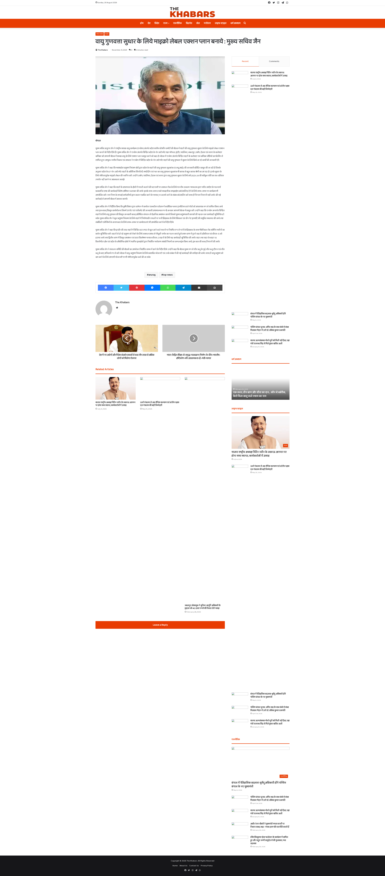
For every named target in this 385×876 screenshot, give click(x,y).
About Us (183, 865)
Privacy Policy (207, 865)
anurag (152, 275)
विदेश (157, 23)
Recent (245, 61)
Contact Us (194, 865)
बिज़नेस (189, 23)
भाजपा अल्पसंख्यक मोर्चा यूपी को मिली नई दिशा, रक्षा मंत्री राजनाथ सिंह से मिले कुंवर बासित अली (270, 342)
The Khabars (103, 50)
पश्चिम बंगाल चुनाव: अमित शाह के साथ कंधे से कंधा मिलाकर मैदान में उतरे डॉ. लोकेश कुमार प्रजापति (269, 328)
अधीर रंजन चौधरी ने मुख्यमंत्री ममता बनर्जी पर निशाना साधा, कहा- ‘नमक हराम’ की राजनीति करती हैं (269, 825)
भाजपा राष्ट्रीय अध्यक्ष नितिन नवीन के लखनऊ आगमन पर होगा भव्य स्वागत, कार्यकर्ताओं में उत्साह (115, 404)
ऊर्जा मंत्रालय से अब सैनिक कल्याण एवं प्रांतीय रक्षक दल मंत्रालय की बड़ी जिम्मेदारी (159, 404)
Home (175, 865)
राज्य (165, 23)
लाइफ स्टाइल (220, 23)
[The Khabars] (192, 12)
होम (141, 23)
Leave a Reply (160, 625)
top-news (168, 275)
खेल (198, 23)
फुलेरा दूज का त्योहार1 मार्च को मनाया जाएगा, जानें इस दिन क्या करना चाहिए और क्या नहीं (259, 394)
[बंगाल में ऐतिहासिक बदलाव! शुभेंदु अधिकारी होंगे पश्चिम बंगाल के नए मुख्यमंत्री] (240, 317)
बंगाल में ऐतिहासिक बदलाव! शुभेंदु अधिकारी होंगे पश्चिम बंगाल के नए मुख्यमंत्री (268, 315)
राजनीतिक (177, 23)
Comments (274, 61)
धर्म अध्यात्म (235, 23)
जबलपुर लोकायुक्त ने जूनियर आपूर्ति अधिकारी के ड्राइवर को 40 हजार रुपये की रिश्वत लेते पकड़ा (202, 607)
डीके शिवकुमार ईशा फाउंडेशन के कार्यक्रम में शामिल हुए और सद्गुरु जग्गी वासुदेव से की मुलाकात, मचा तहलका (269, 840)
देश (149, 23)
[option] (261, 383)
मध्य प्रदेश (99, 33)
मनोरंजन (207, 23)
